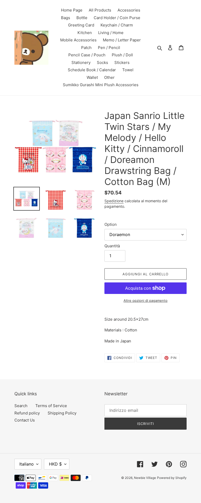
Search (20, 405)
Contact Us (24, 420)
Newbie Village (145, 478)
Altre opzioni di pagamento (146, 300)
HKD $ (55, 464)
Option (110, 224)
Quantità (112, 245)
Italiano (26, 464)
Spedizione (114, 201)
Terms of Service (51, 405)
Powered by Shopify (172, 478)
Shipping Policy (62, 413)
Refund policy (27, 413)
